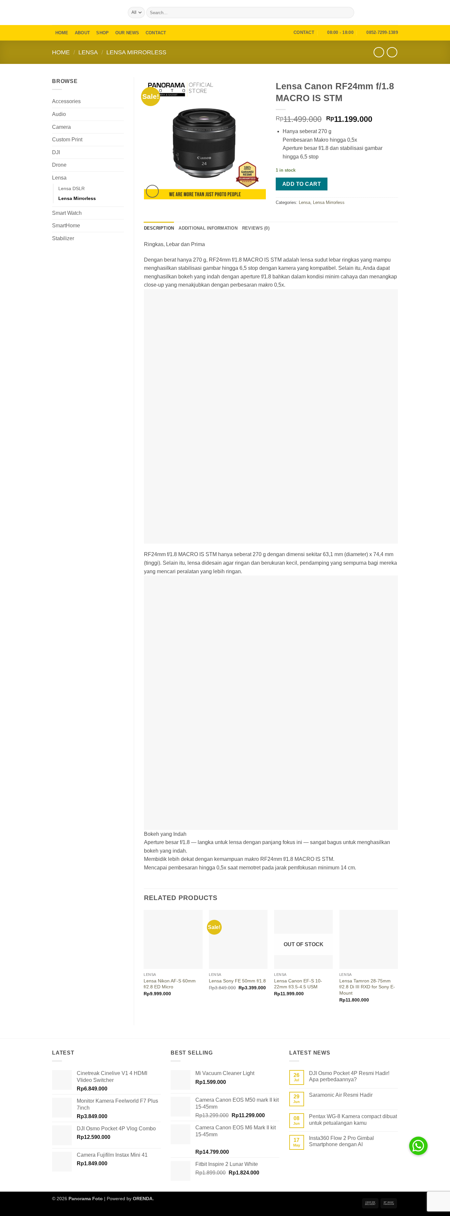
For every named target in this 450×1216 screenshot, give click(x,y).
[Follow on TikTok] (393, 12)
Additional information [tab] (208, 228)
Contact (156, 32)
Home (62, 32)
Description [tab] (159, 228)
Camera (61, 127)
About (82, 32)
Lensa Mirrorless (136, 52)
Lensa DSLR (71, 188)
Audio (59, 114)
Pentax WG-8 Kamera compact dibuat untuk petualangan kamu (353, 1119)
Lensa (88, 52)
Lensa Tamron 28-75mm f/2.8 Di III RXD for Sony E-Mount (367, 987)
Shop (102, 32)
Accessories (66, 101)
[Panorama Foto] (85, 12)
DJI (56, 152)
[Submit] (348, 12)
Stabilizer (63, 238)
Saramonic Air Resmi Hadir (341, 1095)
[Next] (398, 961)
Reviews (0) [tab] (255, 228)
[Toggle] (120, 101)
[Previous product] (392, 52)
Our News (127, 32)
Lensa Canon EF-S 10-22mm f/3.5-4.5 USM (298, 984)
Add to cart (301, 184)
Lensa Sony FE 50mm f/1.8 (237, 980)
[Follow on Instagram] (385, 12)
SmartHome (66, 225)
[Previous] (144, 961)
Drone (59, 165)
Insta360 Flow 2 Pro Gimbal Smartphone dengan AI (341, 1141)
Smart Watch (67, 213)
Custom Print (67, 139)
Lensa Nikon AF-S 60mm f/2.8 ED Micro (170, 984)
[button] (375, 12)
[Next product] (379, 52)
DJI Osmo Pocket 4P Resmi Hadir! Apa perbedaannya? (349, 1076)
